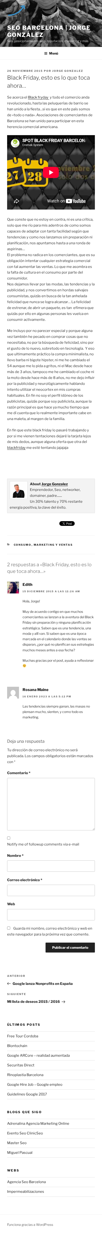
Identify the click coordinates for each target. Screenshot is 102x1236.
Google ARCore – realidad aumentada (38, 1055)
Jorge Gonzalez (67, 71)
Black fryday (38, 97)
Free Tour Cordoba (22, 1036)
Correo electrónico (24, 880)
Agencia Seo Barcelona (26, 1182)
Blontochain (17, 1046)
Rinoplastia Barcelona (25, 1075)
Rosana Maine (35, 689)
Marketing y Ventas (53, 544)
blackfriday (16, 448)
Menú (53, 53)
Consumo (23, 544)
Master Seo (17, 1143)
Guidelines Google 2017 (27, 1094)
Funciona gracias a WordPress (30, 1225)
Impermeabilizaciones (25, 1191)
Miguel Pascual (19, 1152)
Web (11, 904)
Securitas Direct (20, 1065)
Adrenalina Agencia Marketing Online (38, 1123)
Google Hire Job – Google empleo (34, 1084)
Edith (27, 584)
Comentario (18, 773)
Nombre (15, 856)
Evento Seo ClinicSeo (25, 1133)
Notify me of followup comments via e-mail (43, 844)
